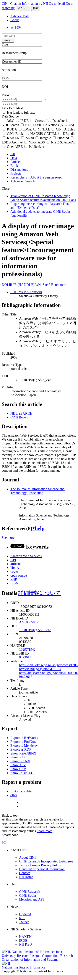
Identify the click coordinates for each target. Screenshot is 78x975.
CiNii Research (29, 891)
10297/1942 (27, 649)
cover (14, 571)
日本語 (15, 27)
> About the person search (45, 177)
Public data (36, 146)
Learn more (44, 831)
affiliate (15, 564)
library (14, 568)
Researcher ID (11, 61)
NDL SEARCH (21, 413)
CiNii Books (15, 133)
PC (4, 843)
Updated (25, 914)
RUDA (12, 129)
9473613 (25, 657)
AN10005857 (28, 622)
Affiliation (9, 70)
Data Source (10, 116)
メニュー (23, 8)
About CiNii (27, 857)
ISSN (5, 78)
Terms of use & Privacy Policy (40, 865)
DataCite (58, 120)
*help (38, 528)
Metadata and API (31, 899)
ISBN (14, 583)
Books (14, 20)
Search (7, 40)
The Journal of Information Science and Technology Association (37, 491)
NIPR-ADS (37, 142)
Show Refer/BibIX (23, 753)
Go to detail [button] (57, 3)
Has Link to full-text (20, 112)
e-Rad (30, 138)
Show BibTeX (20, 761)
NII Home (26, 877)
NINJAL (44, 129)
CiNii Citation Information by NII (25, 3)
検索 (36, 8)
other (13, 795)
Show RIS (17, 757)
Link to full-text (12, 108)
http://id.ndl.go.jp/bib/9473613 (40, 669)
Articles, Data (19, 16)
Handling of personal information (42, 869)
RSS (22, 918)
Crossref (40, 120)
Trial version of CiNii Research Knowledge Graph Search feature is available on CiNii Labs (43, 198)
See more (8, 537)
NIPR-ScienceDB (63, 142)
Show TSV (18, 765)
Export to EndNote (23, 741)
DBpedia (68, 133)
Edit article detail (21, 791)
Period (6, 95)
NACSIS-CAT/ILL (43, 133)
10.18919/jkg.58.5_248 (35, 630)
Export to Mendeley (24, 745)
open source (18, 575)
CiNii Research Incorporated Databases (46, 861)
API (13, 560)
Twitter (24, 922)
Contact (24, 873)
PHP (13, 579)
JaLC (10, 120)
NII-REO (25, 944)
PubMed (63, 138)
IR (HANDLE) (24, 284)
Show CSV (18, 769)
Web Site (42, 284)
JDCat (27, 129)
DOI (5, 86)
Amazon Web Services (26, 556)
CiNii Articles (65, 129)
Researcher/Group (14, 53)
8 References (57, 284)
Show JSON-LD (22, 773)
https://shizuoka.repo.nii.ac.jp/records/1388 (48, 665)
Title (5, 44)
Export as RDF (20, 749)
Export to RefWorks (24, 738)
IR (11, 284)
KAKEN (13, 138)
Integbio (45, 138)
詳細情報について (39, 593)
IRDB (25, 120)
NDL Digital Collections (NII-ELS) (49, 125)
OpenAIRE (15, 146)
